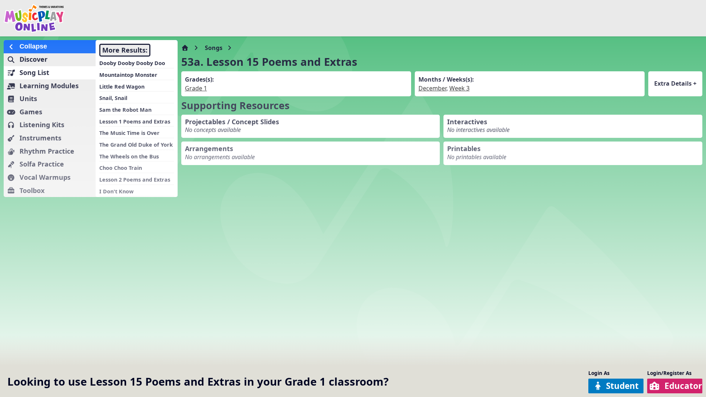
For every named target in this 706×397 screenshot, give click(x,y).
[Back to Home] (119, 18)
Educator (683, 385)
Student (622, 385)
